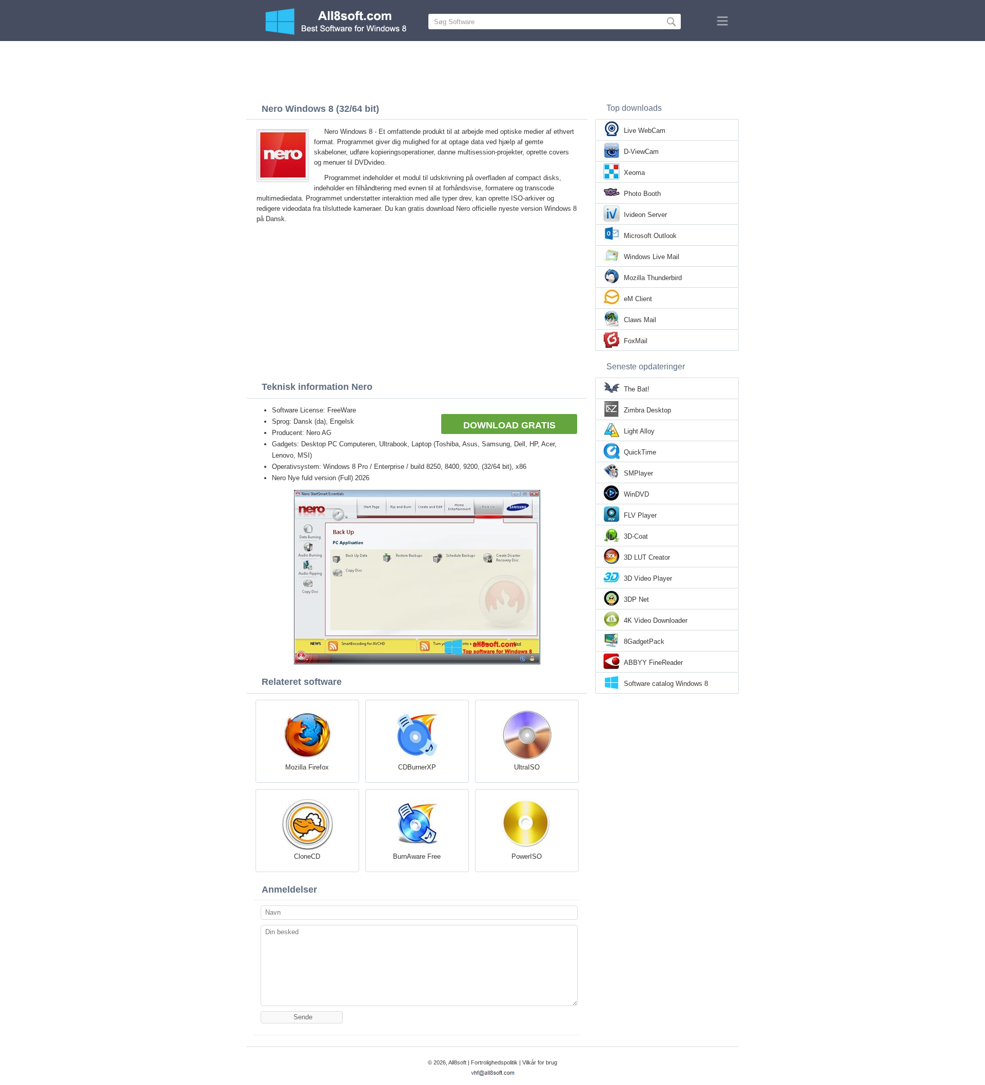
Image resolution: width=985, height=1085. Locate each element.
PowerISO (526, 856)
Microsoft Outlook (650, 236)
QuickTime (640, 452)
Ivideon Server (645, 215)
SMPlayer (638, 473)
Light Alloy (639, 431)
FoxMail (635, 341)
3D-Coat (636, 536)
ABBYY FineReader (653, 662)
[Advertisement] (492, 69)
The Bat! (636, 389)
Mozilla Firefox (307, 767)
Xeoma (634, 172)
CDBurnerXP (417, 767)
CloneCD (307, 856)
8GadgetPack (644, 641)
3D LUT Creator (647, 557)
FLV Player (640, 515)
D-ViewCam (641, 151)
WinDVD (636, 494)
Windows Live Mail (651, 257)
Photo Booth (642, 194)
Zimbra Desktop (647, 410)
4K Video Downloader (655, 620)
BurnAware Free (417, 856)
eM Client (638, 299)
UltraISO (527, 767)
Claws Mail (640, 320)
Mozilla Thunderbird (653, 278)
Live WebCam (644, 130)
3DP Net (636, 599)
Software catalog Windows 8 (666, 683)
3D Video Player (648, 578)
